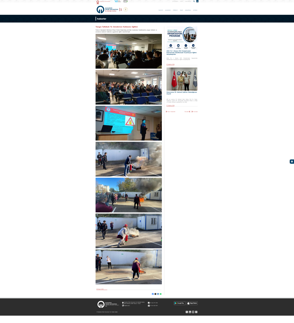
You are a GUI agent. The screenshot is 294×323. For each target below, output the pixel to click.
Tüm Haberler (171, 111)
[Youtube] (193, 312)
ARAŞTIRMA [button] (188, 10)
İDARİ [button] (181, 10)
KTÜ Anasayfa (175, 1)
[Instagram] (196, 312)
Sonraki (195, 111)
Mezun (181, 1)
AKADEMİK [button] (168, 10)
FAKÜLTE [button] (161, 10)
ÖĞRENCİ (175, 10)
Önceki (186, 111)
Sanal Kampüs (188, 1)
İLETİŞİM (195, 10)
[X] (187, 312)
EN (197, 1)
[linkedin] (190, 312)
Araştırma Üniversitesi (105, 1)
